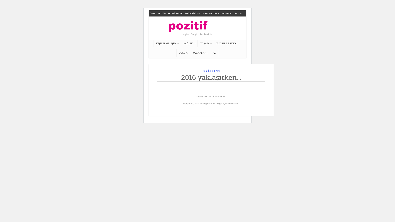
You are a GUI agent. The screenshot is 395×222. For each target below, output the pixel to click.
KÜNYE (152, 13)
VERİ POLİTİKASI (192, 13)
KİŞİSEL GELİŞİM (166, 43)
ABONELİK (226, 13)
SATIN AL (237, 13)
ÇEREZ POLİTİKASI (210, 13)
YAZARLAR (199, 52)
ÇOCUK (183, 52)
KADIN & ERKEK (226, 43)
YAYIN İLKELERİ (175, 13)
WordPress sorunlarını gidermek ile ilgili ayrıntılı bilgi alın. (211, 103)
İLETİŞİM (162, 13)
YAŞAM (204, 43)
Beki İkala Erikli (211, 71)
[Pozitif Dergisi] (188, 25)
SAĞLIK (188, 43)
